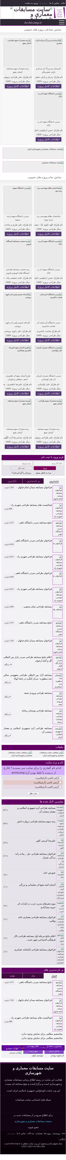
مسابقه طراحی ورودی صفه (38, 693)
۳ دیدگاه (7, 736)
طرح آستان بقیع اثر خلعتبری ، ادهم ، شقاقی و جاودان (17, 377)
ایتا (42, 1107)
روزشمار (56, 1133)
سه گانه (30, 1133)
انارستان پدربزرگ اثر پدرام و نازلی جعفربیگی (48, 70)
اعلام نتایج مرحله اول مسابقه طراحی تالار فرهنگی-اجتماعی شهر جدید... (34, 938)
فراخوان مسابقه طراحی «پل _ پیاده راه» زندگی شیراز (35, 856)
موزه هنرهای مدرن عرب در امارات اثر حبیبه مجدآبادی (36, 905)
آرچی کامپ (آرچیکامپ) (47, 787)
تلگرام (3, 3)
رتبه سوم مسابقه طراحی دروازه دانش (36, 821)
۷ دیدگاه (7, 682)
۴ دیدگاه (7, 697)
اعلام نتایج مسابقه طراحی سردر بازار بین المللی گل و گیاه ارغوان (28, 659)
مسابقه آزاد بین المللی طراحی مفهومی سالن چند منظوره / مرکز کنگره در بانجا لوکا (28, 677)
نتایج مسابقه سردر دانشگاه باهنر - (28, 522)
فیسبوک (14, 3)
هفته (12, 975)
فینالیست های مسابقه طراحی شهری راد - (28, 505)
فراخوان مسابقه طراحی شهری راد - (28, 556)
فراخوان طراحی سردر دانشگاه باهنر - (28, 540)
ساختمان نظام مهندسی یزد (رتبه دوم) (48, 218)
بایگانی (62, 1139)
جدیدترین (54, 481)
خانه (63, 3)
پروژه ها (47, 1133)
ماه (33, 975)
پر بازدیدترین (33, 481)
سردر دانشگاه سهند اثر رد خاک (48, 123)
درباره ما (44, 3)
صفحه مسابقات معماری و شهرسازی (33, 1121)
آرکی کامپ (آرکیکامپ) (47, 778)
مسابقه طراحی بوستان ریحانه (37, 710)
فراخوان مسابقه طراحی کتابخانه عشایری (34, 949)
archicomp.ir (14, 1143)
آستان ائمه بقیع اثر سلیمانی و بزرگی (37, 885)
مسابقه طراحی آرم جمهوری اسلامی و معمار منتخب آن (28, 730)
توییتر (35, 1107)
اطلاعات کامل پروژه (48, 86)
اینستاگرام (9, 3)
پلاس (50, 1107)
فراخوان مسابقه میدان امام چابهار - (28, 487)
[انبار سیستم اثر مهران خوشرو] (15, 1053)
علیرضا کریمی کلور (45, 840)
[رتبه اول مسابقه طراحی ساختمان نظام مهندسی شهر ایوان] (33, 1055)
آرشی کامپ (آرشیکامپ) (46, 782)
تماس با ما (54, 3)
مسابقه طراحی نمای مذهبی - (28, 606)
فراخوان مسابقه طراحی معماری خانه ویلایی (36, 919)
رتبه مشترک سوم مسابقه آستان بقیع (18, 70)
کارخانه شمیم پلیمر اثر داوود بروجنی (17, 324)
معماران (39, 1133)
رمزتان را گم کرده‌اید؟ (21, 473)
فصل (54, 975)
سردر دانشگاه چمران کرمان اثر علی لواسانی (48, 377)
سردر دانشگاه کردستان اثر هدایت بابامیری (48, 324)
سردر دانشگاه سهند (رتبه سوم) (18, 218)
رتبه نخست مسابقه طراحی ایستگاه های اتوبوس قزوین (18, 271)
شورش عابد (49, 872)
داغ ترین (12, 481)
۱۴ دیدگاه (8, 664)
